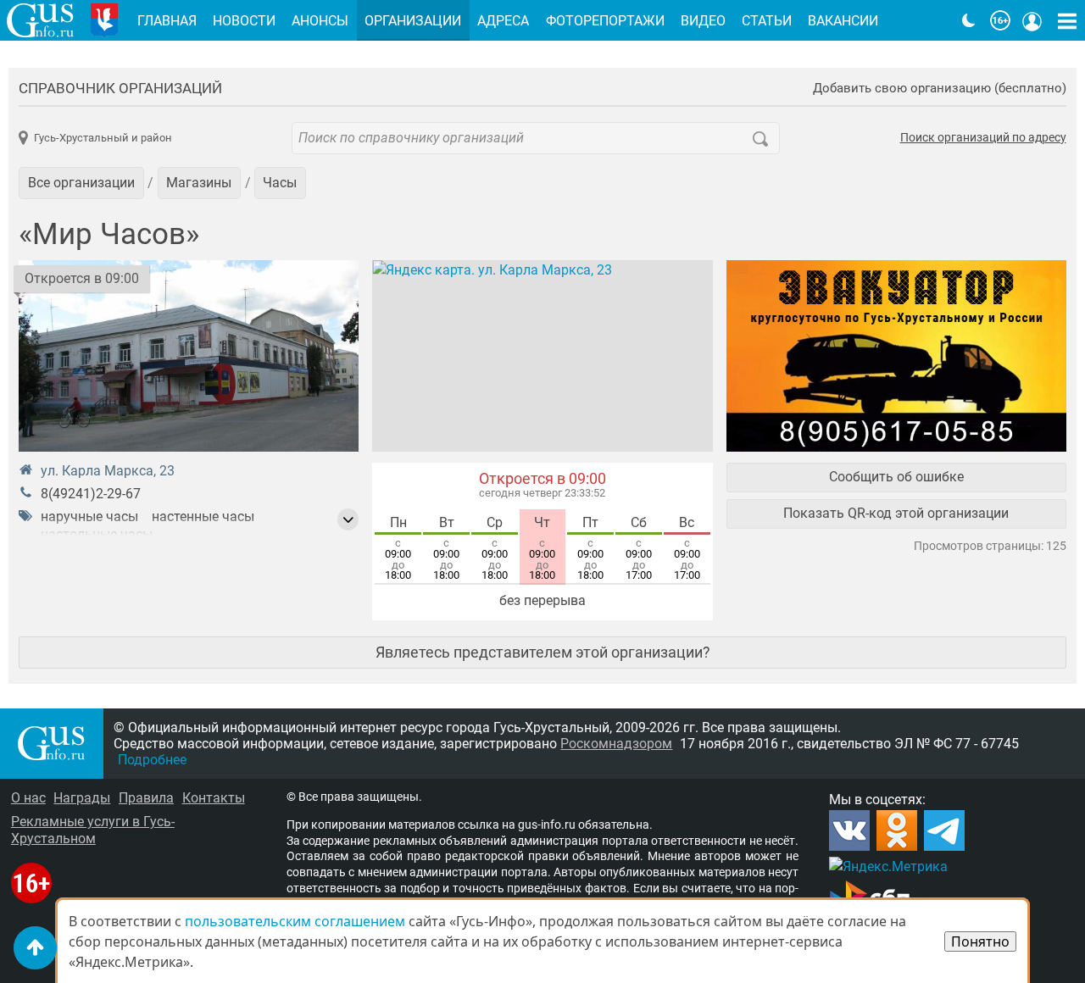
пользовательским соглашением (295, 921)
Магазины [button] (198, 183)
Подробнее (152, 760)
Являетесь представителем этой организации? (543, 652)
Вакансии (843, 21)
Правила (146, 798)
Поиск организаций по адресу (983, 138)
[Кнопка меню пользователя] (1032, 20)
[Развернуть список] (348, 519)
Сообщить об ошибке (896, 477)
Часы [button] (280, 183)
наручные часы (89, 516)
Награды (81, 798)
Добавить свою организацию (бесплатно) (939, 88)
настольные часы (97, 534)
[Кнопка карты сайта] (1067, 20)
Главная (167, 21)
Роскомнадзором (616, 744)
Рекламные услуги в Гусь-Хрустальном (93, 830)
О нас (28, 798)
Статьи (767, 21)
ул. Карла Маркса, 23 (108, 471)
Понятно (980, 941)
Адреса (503, 21)
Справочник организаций (120, 88)
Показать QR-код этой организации (896, 513)
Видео (703, 21)
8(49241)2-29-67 (91, 494)
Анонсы (320, 21)
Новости (244, 21)
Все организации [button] (81, 183)
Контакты (213, 798)
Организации (412, 21)
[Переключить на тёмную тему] (969, 20)
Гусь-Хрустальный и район (102, 137)
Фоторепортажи (605, 21)
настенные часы (203, 516)
